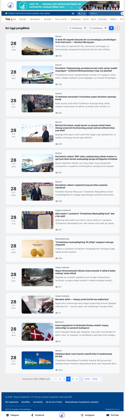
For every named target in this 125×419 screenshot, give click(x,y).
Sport (93, 19)
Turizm (86, 19)
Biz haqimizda (11, 402)
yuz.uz (117, 409)
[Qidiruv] (122, 13)
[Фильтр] (111, 28)
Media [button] (113, 19)
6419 (95, 379)
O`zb (83, 13)
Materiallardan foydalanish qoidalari (82, 402)
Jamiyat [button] (48, 19)
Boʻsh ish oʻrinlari (54, 402)
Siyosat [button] (22, 19)
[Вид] (73, 13)
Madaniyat (76, 19)
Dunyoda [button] (102, 19)
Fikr (121, 19)
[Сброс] (117, 28)
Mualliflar (25, 402)
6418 (87, 379)
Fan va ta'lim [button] (61, 19)
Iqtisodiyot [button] (35, 19)
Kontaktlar (38, 402)
